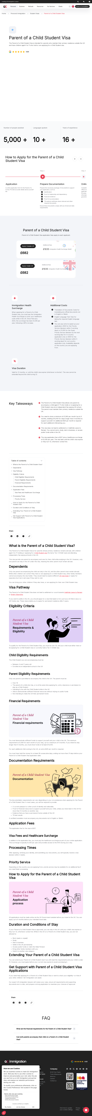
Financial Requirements (23, 483)
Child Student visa (41, 553)
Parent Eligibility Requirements (25, 480)
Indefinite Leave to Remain (73, 592)
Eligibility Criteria (18, 474)
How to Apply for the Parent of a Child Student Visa (26, 503)
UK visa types (64, 576)
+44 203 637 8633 (39, 1074)
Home (4, 13)
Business (22, 6)
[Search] (69, 6)
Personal (13, 6)
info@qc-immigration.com (38, 1078)
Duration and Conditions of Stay (24, 508)
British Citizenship (17, 594)
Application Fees (18, 490)
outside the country (73, 191)
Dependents (17, 468)
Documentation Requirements (23, 486)
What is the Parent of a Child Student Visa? (27, 464)
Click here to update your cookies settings (66, 1108)
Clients (60, 6)
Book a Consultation (82, 6)
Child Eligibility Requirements (24, 477)
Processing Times (19, 496)
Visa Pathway (17, 471)
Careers (52, 1078)
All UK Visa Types (55, 1072)
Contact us (53, 1080)
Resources (40, 6)
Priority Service (20, 499)
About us (52, 1076)
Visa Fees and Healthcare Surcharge (27, 492)
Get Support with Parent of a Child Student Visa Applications (27, 517)
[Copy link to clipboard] (29, 536)
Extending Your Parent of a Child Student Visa (27, 512)
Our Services (51, 6)
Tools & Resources (55, 1074)
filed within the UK (59, 191)
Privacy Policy (78, 1108)
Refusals (31, 6)
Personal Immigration (18, 13)
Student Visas (35, 13)
